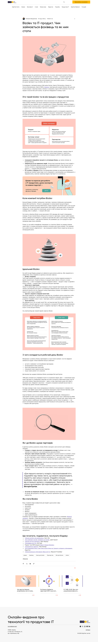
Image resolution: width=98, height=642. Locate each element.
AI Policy (88, 630)
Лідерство (25, 558)
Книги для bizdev (40, 555)
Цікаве (25, 555)
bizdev (67, 555)
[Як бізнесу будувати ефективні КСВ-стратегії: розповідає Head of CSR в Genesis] (49, 581)
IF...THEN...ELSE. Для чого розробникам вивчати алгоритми (71, 590)
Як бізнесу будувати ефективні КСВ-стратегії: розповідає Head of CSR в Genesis (48, 590)
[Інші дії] (75, 19)
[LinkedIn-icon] (89, 626)
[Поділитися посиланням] (33, 563)
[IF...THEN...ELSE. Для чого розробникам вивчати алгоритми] (72, 581)
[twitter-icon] (83, 626)
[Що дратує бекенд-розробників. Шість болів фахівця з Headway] (25, 581)
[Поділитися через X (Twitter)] (26, 563)
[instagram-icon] (85, 626)
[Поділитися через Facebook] (23, 563)
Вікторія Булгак (59, 555)
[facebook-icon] (87, 626)
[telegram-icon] (80, 626)
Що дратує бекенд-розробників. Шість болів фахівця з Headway (25, 590)
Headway (31, 555)
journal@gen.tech (12, 626)
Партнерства (50, 555)
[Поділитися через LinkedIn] (30, 563)
